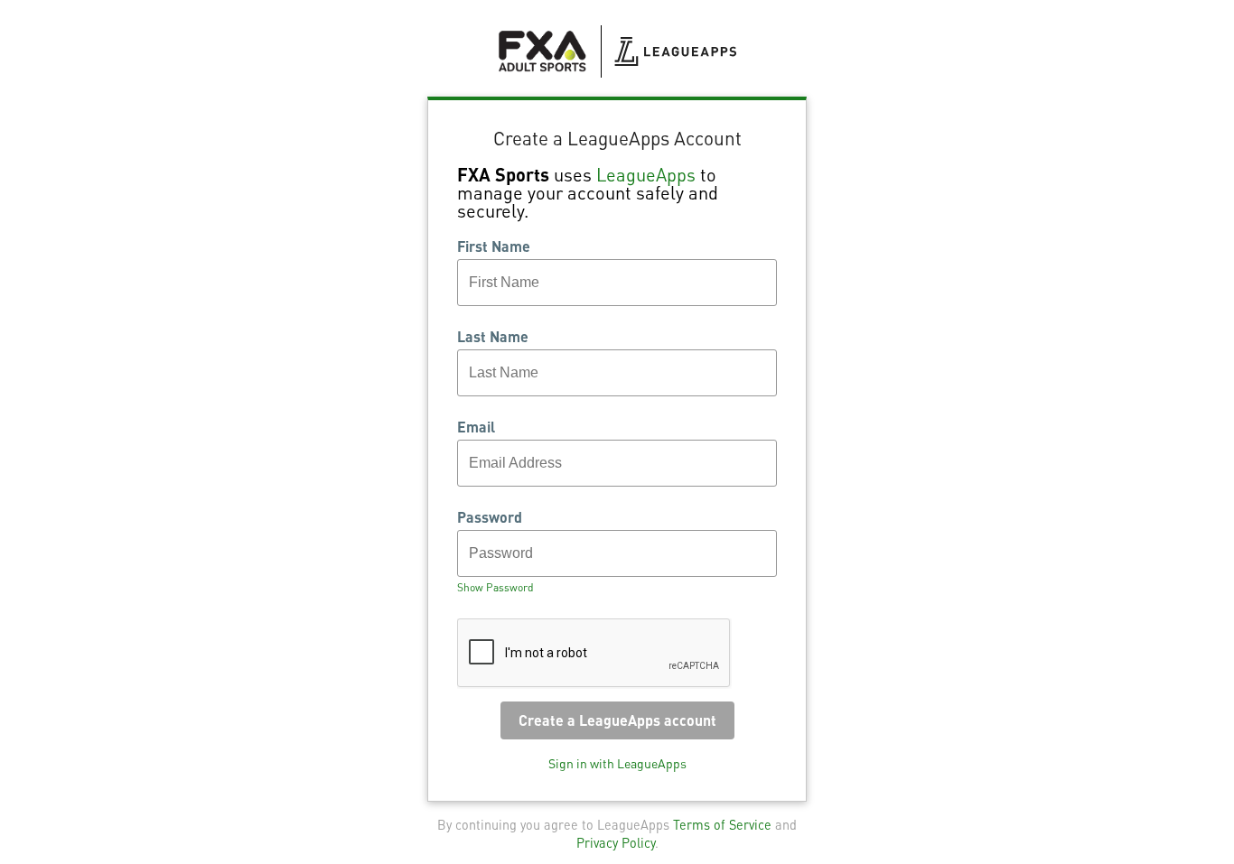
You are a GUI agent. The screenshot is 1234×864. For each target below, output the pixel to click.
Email (476, 427)
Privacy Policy (615, 842)
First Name (493, 246)
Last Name (492, 337)
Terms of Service (722, 824)
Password (489, 517)
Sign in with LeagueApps (617, 763)
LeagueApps (646, 174)
